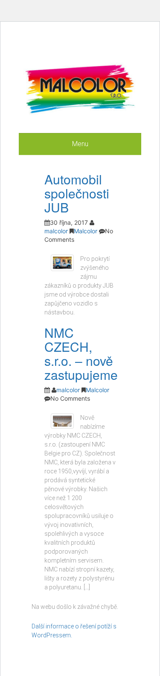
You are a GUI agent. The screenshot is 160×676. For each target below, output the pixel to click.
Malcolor (85, 231)
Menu (80, 144)
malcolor (56, 231)
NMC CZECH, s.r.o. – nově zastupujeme (81, 353)
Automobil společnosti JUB (76, 193)
